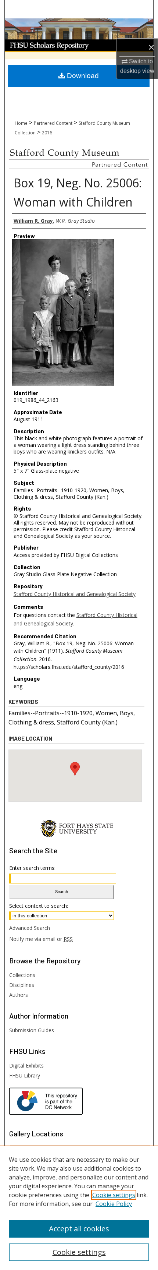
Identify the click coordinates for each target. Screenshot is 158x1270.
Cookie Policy (114, 1204)
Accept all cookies (79, 1229)
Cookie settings (113, 1195)
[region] (79, 1208)
